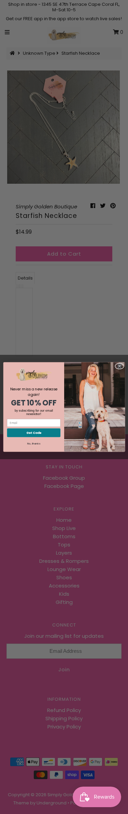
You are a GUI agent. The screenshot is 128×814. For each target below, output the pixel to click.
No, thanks (33, 443)
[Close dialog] (119, 366)
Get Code (33, 432)
